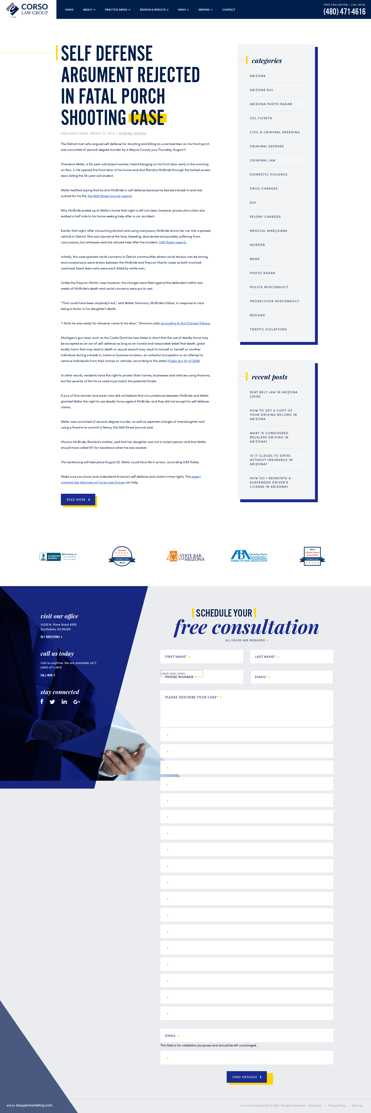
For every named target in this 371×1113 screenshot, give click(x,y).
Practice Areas (116, 9)
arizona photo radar (271, 104)
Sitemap (357, 1105)
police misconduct (269, 287)
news (255, 259)
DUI (253, 202)
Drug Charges (264, 188)
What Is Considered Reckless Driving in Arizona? (269, 437)
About (87, 9)
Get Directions (50, 637)
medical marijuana (268, 230)
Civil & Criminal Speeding (275, 132)
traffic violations (268, 329)
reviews (257, 315)
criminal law (263, 160)
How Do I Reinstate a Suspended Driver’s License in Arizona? (270, 482)
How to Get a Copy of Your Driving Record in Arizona (273, 414)
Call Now (47, 675)
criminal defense (133, 134)
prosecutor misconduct (275, 301)
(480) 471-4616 (344, 12)
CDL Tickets (261, 118)
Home (69, 9)
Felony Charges (265, 216)
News (182, 9)
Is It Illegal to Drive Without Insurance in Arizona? (271, 459)
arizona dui (261, 90)
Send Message (244, 1077)
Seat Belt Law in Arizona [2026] (274, 394)
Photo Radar (262, 273)
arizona (258, 75)
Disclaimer (315, 1105)
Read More (76, 499)
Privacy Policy (336, 1105)
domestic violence (269, 174)
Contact (228, 9)
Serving (204, 9)
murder (257, 244)
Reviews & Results (153, 9)
